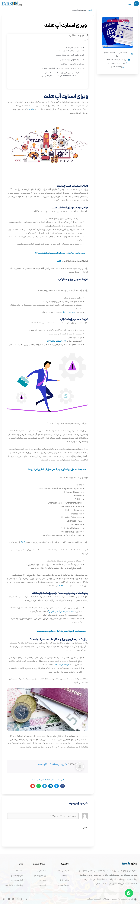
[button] (136, 3)
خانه (90, 10)
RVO (23, 542)
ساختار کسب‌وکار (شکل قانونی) (61, 611)
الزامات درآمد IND (62, 664)
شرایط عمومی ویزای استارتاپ (70, 59)
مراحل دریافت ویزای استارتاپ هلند (68, 55)
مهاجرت (31, 109)
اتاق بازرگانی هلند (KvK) (56, 341)
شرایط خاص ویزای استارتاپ (71, 64)
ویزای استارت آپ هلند (74, 47)
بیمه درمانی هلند (68, 312)
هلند (59, 261)
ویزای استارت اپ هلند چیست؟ (70, 50)
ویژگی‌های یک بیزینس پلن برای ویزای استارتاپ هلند (61, 68)
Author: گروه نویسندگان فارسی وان (55, 76)
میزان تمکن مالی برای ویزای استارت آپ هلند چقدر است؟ (60, 73)
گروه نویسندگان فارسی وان (52, 764)
